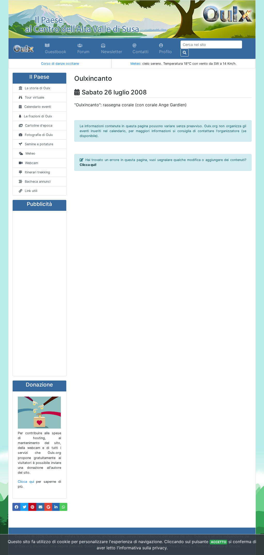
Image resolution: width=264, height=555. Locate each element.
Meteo (135, 64)
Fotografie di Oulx (39, 135)
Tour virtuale (34, 97)
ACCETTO (218, 542)
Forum (83, 51)
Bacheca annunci (38, 181)
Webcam (31, 163)
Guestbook (55, 51)
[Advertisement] (39, 293)
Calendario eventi (37, 107)
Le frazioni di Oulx (38, 116)
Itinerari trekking (37, 172)
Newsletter (111, 51)
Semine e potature (39, 144)
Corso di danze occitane (60, 64)
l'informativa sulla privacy (142, 547)
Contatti (140, 51)
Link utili (31, 191)
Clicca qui (26, 482)
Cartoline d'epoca (38, 125)
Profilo (165, 51)
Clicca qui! (88, 165)
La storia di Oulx (37, 88)
